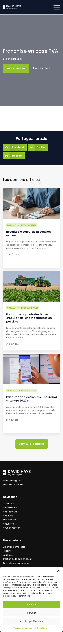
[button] (58, 570)
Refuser (31, 612)
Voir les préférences (31, 621)
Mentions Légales (41, 628)
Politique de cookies (23, 628)
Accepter (31, 604)
